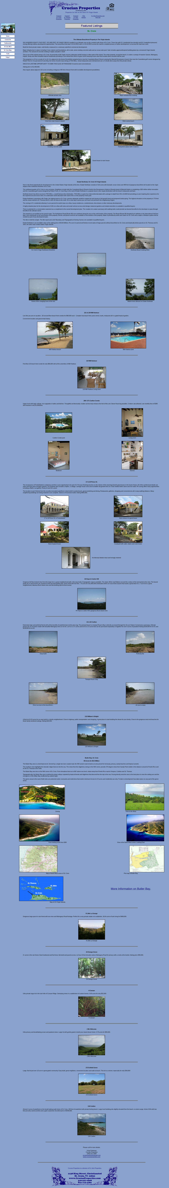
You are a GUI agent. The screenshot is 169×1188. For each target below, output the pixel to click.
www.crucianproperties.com (91, 1157)
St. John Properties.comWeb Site (97, 16)
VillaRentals (84, 16)
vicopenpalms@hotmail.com (92, 1155)
